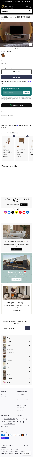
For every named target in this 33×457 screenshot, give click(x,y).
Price (2, 61)
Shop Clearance (16, 249)
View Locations (16, 279)
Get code (26, 92)
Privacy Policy (20, 394)
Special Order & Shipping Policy (22, 399)
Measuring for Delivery (22, 405)
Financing (18, 403)
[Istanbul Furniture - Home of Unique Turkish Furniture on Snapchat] (17, 422)
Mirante (3, 19)
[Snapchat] (16, 212)
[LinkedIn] (27, 212)
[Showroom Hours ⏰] (16, 262)
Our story (3, 394)
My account (19, 410)
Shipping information (7, 116)
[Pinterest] (20, 212)
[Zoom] (30, 44)
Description (4, 112)
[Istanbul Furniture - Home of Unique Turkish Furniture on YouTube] (23, 418)
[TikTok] (12, 212)
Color (6, 51)
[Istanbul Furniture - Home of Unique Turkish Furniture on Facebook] (20, 418)
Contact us (4, 396)
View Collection (16, 310)
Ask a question (5, 120)
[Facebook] (9, 212)
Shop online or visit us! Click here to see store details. (17, 1)
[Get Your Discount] (27, 328)
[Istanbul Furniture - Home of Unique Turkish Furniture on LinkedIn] (23, 422)
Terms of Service (20, 407)
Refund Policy (20, 396)
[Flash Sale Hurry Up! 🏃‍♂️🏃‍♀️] (16, 232)
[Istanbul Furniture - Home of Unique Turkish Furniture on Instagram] (17, 418)
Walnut (3, 55)
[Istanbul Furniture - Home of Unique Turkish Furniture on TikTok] (20, 422)
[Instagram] (5, 212)
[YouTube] (24, 212)
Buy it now (16, 77)
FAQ (2, 399)
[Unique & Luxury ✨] (16, 293)
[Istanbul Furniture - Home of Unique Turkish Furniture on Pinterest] (26, 418)
